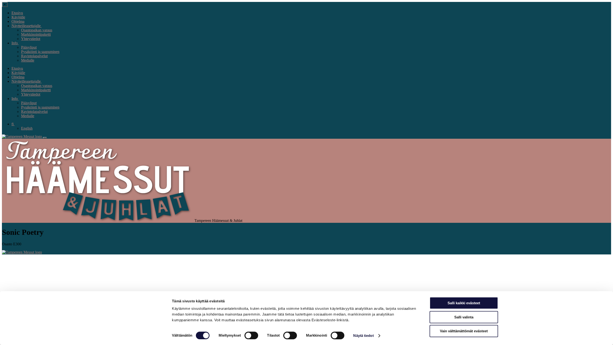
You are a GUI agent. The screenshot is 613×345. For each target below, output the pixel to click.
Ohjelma (17, 21)
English (27, 128)
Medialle (27, 60)
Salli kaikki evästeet (464, 303)
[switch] (251, 335)
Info (15, 43)
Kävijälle (18, 17)
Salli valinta (463, 317)
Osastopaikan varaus (36, 30)
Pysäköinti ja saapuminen (40, 52)
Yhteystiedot (30, 39)
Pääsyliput (29, 47)
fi (13, 124)
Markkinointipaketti (36, 34)
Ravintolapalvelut (34, 56)
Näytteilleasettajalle (26, 26)
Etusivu (17, 13)
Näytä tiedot (363, 336)
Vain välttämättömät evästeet (464, 331)
